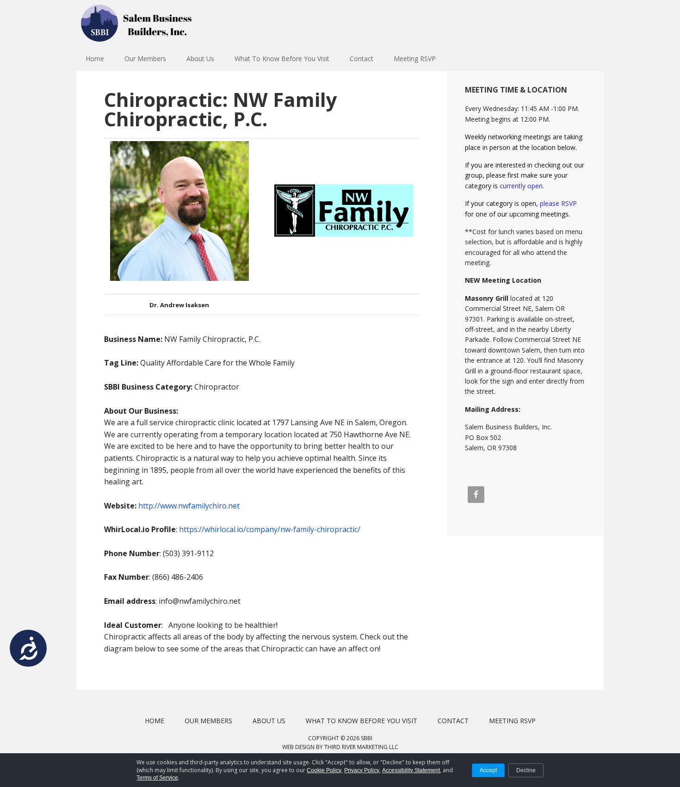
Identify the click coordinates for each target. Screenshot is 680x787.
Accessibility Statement (411, 770)
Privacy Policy (361, 770)
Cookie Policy (324, 770)
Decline (526, 770)
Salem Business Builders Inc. (136, 23)
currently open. (522, 185)
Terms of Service (157, 778)
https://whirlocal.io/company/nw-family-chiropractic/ (269, 529)
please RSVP (558, 203)
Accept (488, 770)
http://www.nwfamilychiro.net (189, 506)
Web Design (298, 747)
